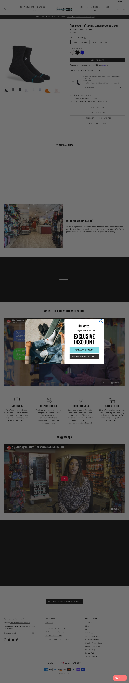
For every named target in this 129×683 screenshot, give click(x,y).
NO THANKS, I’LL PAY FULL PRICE (84, 356)
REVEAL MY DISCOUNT (84, 350)
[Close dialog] (101, 321)
